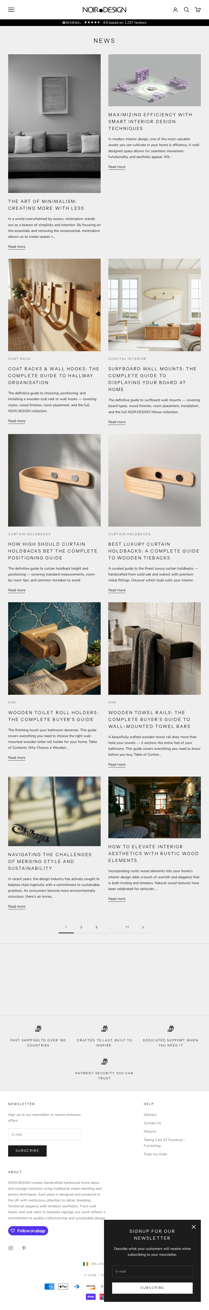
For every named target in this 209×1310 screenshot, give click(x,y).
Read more (16, 246)
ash (12, 702)
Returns (150, 1131)
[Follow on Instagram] (10, 1248)
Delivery (150, 1114)
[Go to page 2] (142, 927)
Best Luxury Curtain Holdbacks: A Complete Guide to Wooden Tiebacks (154, 551)
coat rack (19, 359)
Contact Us (152, 1123)
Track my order (155, 1154)
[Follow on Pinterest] (24, 1248)
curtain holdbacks (29, 534)
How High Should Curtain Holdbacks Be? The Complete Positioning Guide (53, 551)
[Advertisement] (104, 979)
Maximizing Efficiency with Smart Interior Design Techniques (150, 121)
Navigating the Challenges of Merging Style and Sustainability (50, 861)
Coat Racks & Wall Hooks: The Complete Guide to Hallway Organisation (54, 375)
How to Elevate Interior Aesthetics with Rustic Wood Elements (153, 853)
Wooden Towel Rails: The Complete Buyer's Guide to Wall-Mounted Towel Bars (149, 719)
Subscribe (152, 1288)
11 (127, 927)
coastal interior (127, 359)
